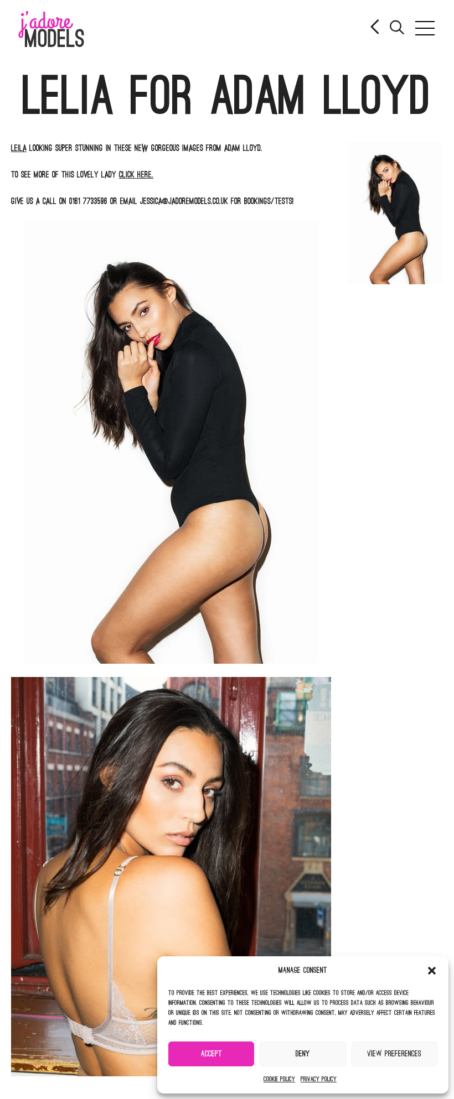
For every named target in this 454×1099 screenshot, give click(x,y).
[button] (431, 970)
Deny (303, 1054)
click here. (136, 175)
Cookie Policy (279, 1079)
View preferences (394, 1054)
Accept (211, 1054)
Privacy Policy (319, 1079)
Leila (19, 148)
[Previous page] (375, 28)
